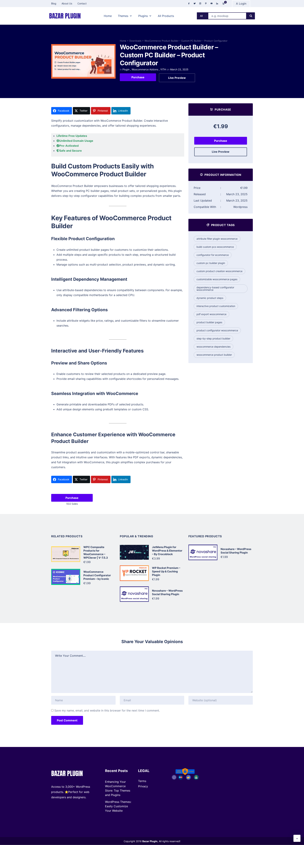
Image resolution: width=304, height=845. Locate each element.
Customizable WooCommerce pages (217, 279)
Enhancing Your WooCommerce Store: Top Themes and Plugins (117, 788)
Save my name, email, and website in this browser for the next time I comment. (107, 710)
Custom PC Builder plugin (211, 263)
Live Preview (177, 78)
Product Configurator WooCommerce (217, 330)
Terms (142, 781)
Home (123, 40)
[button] (296, 838)
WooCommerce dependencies (213, 346)
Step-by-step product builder (213, 338)
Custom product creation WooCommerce (219, 271)
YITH (163, 69)
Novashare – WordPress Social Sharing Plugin (167, 592)
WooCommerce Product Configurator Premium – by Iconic (97, 575)
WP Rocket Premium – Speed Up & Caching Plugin (166, 571)
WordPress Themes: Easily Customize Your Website (118, 806)
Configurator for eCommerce (213, 254)
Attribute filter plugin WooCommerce (217, 238)
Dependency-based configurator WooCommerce (215, 288)
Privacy (143, 786)
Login (242, 3)
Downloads (135, 40)
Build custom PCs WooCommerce (215, 246)
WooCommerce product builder (214, 354)
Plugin (125, 69)
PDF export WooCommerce (211, 314)
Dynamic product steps (210, 297)
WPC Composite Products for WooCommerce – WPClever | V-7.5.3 (95, 552)
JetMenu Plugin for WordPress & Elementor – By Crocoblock (167, 550)
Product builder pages (209, 322)
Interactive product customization (216, 306)
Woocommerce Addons (145, 69)
